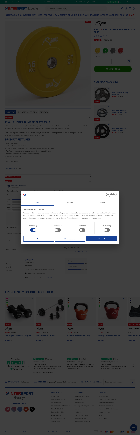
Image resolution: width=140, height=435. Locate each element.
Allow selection (70, 239)
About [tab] (102, 202)
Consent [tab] (37, 202)
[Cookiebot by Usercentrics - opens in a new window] (107, 195)
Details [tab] (70, 202)
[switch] (58, 230)
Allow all (101, 239)
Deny (39, 239)
